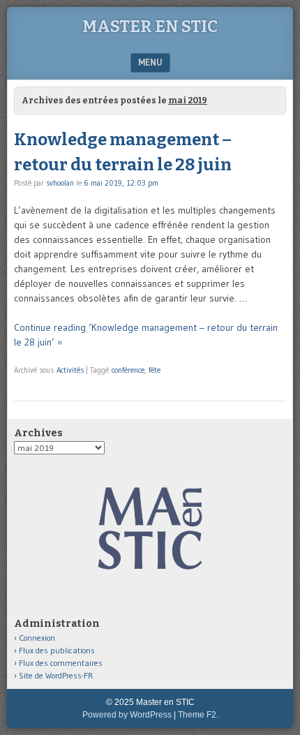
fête (154, 370)
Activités (70, 370)
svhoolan (60, 183)
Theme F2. (198, 715)
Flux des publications (57, 650)
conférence (128, 370)
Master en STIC (150, 26)
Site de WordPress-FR (56, 675)
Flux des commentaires (61, 663)
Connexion (37, 637)
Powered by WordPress (127, 715)
